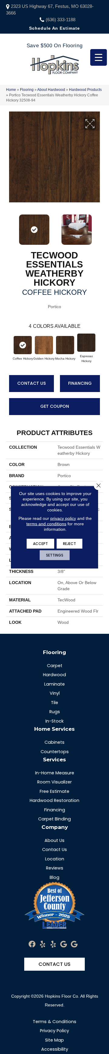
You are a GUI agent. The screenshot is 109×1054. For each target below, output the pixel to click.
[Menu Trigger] (98, 57)
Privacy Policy (54, 1031)
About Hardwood (51, 90)
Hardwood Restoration (54, 800)
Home (11, 90)
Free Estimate (54, 791)
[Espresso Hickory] (86, 342)
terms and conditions (46, 523)
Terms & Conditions (54, 1022)
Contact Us (31, 383)
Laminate (54, 684)
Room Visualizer (54, 782)
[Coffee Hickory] (22, 345)
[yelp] (42, 944)
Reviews (54, 868)
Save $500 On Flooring (54, 45)
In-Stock (54, 721)
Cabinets (54, 742)
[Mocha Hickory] (65, 345)
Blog (54, 877)
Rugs (54, 712)
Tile (54, 703)
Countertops (55, 752)
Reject (69, 543)
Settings (54, 554)
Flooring (27, 90)
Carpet (54, 666)
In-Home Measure (54, 773)
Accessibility (54, 1049)
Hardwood (54, 675)
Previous (9, 227)
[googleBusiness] (63, 944)
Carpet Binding (54, 819)
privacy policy (63, 518)
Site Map (54, 1040)
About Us (54, 840)
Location (54, 859)
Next (100, 227)
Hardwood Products (85, 90)
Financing (80, 383)
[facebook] (31, 944)
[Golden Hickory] (43, 345)
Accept (40, 543)
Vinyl (55, 693)
